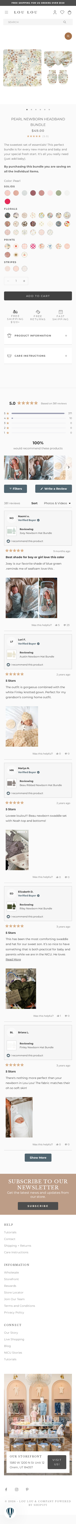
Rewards (10, 1286)
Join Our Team (14, 1299)
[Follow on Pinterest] (27, 1489)
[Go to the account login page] (55, 12)
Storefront (11, 1279)
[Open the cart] (69, 12)
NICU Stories (13, 1352)
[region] (38, 468)
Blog (7, 1346)
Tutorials (10, 1232)
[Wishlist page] (62, 12)
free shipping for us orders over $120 (38, 3)
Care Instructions (16, 1252)
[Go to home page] (25, 12)
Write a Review (58, 490)
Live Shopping (14, 1339)
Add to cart (38, 296)
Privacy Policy (14, 1312)
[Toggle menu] (6, 12)
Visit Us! (57, 1462)
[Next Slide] (68, 468)
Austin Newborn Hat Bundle (37, 656)
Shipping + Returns (17, 1245)
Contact (9, 1239)
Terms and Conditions (19, 1306)
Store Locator (14, 1292)
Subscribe (38, 1205)
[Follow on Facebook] (6, 1489)
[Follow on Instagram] (17, 1489)
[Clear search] (65, 22)
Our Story (11, 1332)
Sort (34, 503)
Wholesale (11, 1272)
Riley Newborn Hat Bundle (36, 908)
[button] (38, 413)
